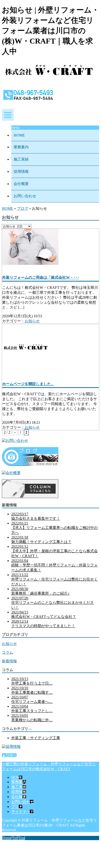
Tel (15, 838)
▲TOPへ (9, 755)
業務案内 (21, 147)
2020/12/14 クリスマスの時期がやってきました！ (43, 623)
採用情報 (21, 171)
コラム (7, 652)
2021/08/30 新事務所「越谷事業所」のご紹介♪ (40, 591)
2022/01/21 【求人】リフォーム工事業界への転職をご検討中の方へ (54, 528)
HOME (19, 135)
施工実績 (21, 159)
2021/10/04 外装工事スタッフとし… (32, 708)
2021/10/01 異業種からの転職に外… (32, 717)
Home (6, 838)
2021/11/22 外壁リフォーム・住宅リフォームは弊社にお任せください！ (54, 579)
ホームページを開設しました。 (28, 384)
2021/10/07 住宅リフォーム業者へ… (32, 699)
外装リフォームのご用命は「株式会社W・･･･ (40, 277)
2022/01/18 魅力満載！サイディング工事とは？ (41, 539)
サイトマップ (22, 812)
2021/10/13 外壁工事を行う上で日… (32, 681)
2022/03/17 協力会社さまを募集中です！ (35, 516)
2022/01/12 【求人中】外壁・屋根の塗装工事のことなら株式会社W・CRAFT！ (54, 551)
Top (22, 838)
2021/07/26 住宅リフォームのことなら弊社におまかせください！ (52, 602)
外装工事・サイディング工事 (35, 738)
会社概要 (21, 184)
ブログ (22, 208)
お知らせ (32, 321)
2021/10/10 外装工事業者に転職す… (32, 690)
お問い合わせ (25, 196)
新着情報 (9, 661)
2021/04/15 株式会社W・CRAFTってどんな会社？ (43, 614)
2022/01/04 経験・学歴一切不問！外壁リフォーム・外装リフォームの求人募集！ (54, 565)
